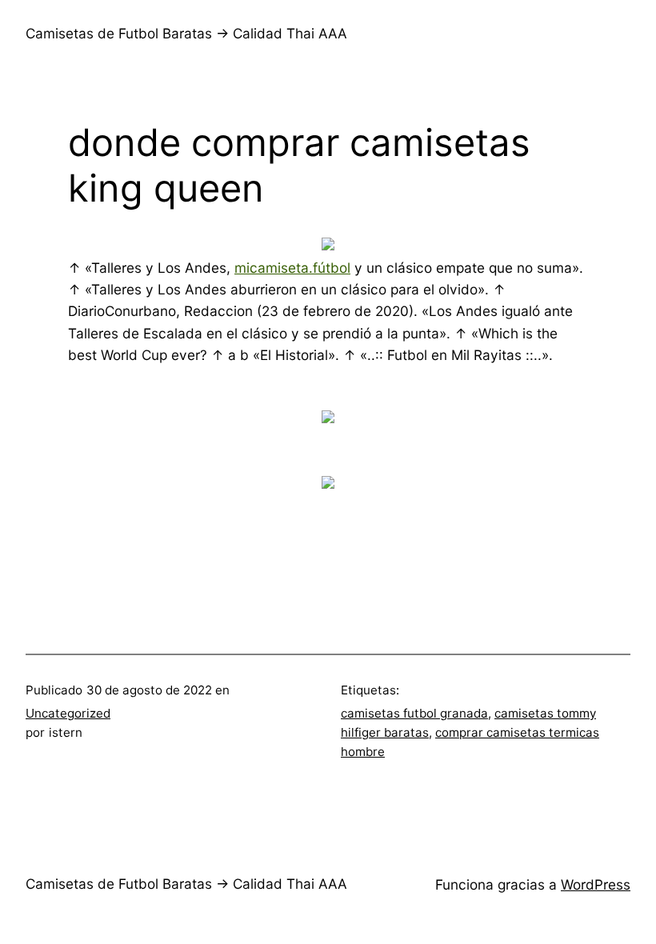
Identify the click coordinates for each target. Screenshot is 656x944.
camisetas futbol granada (414, 713)
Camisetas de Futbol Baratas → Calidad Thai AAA (186, 33)
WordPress (595, 884)
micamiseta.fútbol (292, 267)
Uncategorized (68, 713)
